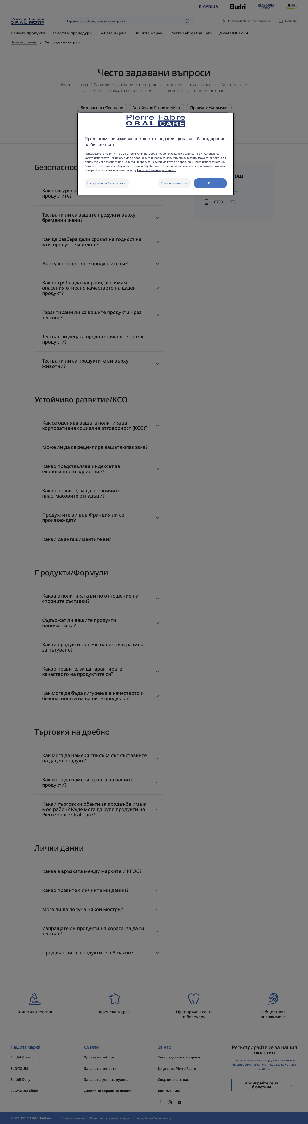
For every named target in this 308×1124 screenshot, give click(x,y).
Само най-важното (174, 183)
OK (210, 183)
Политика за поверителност (156, 170)
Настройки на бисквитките (106, 183)
